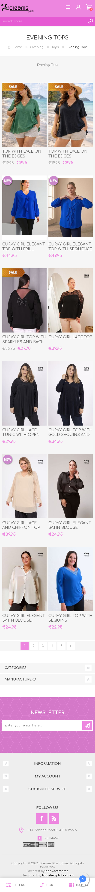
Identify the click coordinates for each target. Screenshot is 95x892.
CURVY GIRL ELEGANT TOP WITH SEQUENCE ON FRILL (70, 249)
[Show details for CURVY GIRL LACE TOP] (70, 300)
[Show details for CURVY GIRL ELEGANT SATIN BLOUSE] (70, 486)
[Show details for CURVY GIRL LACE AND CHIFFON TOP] (24, 486)
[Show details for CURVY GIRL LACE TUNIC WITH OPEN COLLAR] (24, 393)
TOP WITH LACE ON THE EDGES (21, 153)
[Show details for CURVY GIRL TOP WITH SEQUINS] (70, 579)
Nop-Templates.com (58, 875)
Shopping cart (88, 7)
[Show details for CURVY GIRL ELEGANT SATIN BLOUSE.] (24, 579)
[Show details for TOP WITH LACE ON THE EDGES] (24, 115)
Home (17, 47)
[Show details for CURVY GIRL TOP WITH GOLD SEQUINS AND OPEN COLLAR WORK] (70, 393)
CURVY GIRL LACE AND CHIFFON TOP (21, 525)
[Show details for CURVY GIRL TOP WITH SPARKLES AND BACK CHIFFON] (24, 300)
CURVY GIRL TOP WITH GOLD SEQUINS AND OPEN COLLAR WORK (70, 435)
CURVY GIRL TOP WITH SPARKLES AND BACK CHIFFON (24, 342)
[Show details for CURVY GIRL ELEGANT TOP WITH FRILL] (24, 207)
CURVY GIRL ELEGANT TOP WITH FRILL (23, 246)
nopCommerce (56, 871)
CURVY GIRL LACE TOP (70, 337)
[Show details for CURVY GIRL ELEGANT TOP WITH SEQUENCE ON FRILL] (70, 207)
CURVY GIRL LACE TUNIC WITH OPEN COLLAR (21, 435)
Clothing (37, 47)
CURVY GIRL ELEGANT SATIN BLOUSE (69, 525)
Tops (55, 47)
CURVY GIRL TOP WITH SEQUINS (70, 618)
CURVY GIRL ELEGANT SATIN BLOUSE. (23, 618)
